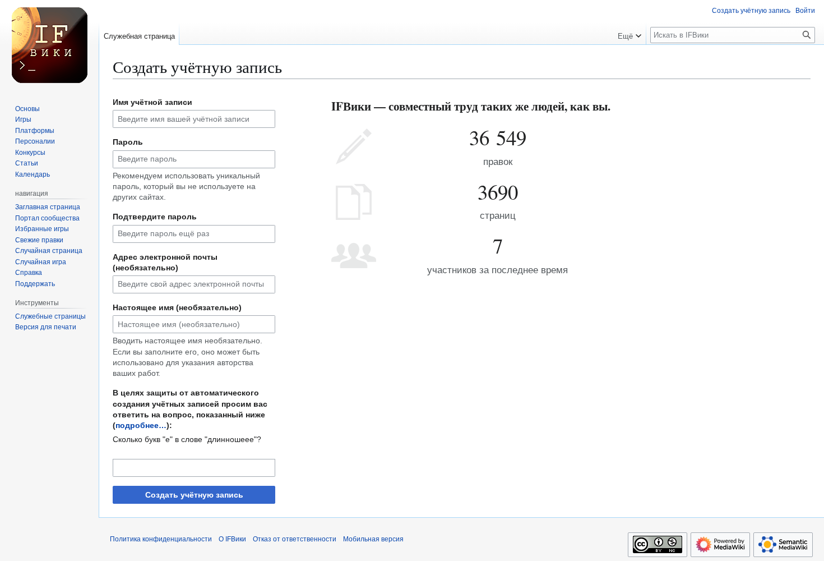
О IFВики (232, 539)
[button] (629, 33)
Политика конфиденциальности (161, 539)
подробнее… (140, 425)
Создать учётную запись (194, 494)
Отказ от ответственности (294, 539)
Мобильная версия (373, 539)
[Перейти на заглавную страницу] (49, 45)
